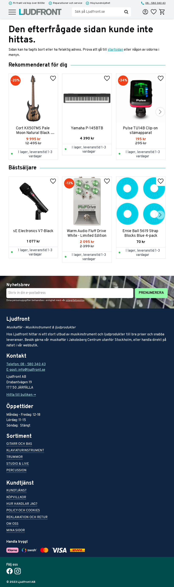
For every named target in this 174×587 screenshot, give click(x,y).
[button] (12, 12)
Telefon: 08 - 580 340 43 (26, 364)
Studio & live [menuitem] (17, 464)
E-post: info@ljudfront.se (25, 370)
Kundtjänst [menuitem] (16, 491)
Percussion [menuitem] (16, 471)
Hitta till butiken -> (21, 395)
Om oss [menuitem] (12, 524)
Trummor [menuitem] (14, 457)
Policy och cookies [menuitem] (23, 511)
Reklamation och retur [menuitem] (27, 517)
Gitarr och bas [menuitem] (19, 444)
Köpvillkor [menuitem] (16, 497)
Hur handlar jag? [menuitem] (21, 504)
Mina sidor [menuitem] (15, 531)
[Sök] (126, 12)
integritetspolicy (75, 300)
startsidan (115, 50)
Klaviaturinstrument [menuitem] (25, 451)
